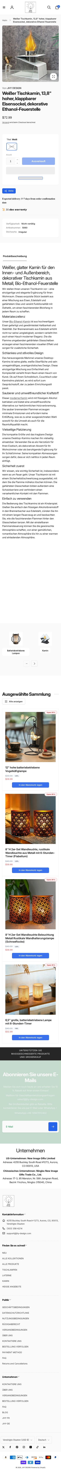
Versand (5, 122)
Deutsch (42, 1440)
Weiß (11, 146)
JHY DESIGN (11, 88)
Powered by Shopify (38, 1467)
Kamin (45, 650)
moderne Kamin (18, 398)
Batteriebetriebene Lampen (16, 651)
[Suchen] (49, 7)
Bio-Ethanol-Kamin (19, 321)
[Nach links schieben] (5, 54)
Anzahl (9, 155)
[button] (30, 170)
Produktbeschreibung (15, 256)
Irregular (23, 232)
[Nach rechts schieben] (56, 54)
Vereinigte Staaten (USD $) (16, 1440)
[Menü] (4, 7)
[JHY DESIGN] (8, 1206)
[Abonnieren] (52, 1126)
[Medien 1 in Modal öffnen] (30, 54)
